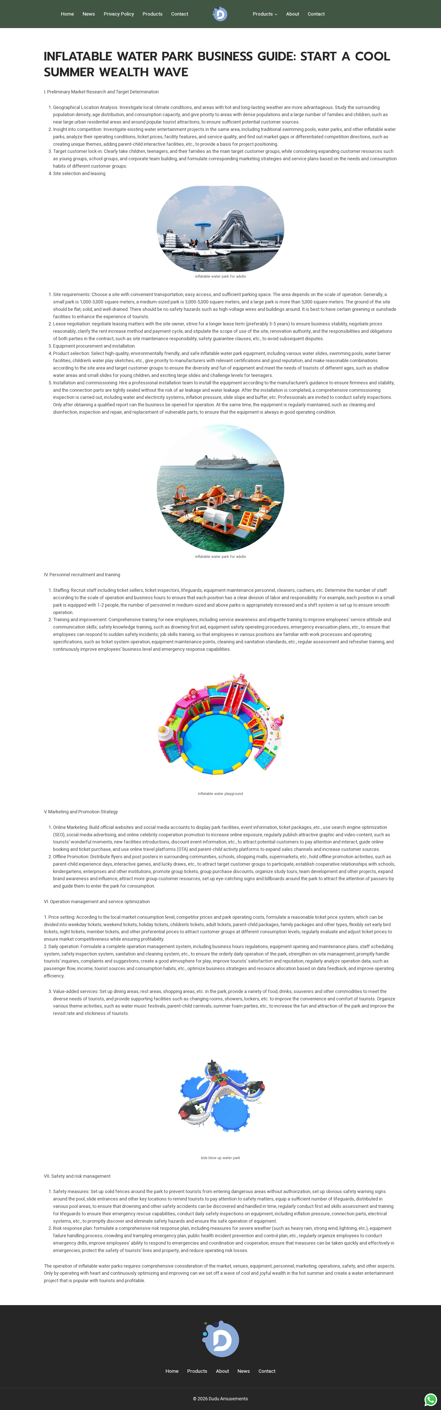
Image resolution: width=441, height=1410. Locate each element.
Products (153, 14)
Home (67, 14)
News (89, 14)
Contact (179, 14)
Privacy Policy (119, 14)
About (292, 14)
